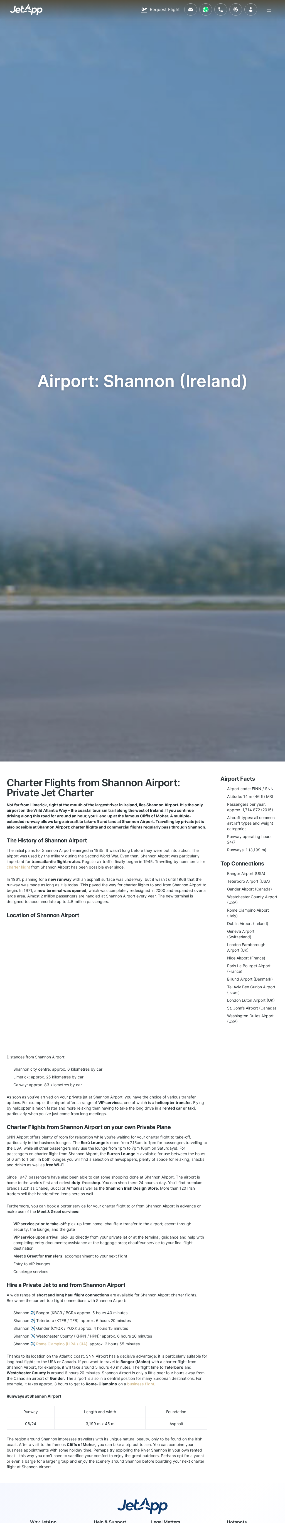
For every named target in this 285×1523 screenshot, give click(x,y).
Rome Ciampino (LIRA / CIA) (61, 1343)
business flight (140, 1383)
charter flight (18, 867)
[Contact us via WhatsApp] (205, 9)
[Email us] (190, 9)
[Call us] (220, 9)
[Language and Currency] (235, 9)
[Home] (26, 9)
